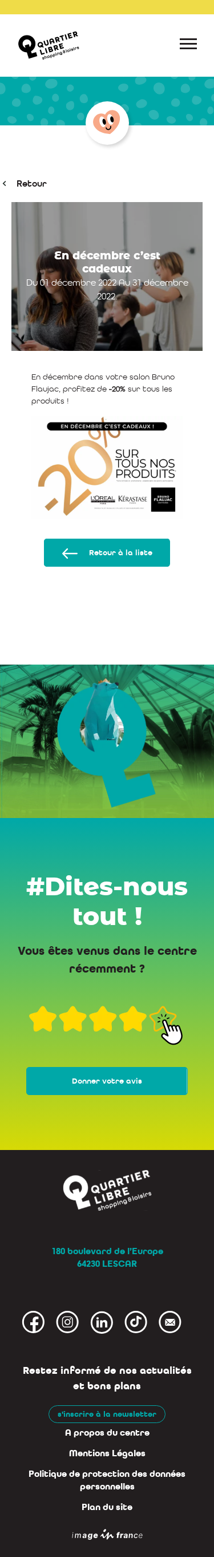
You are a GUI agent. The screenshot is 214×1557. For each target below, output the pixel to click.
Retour (32, 183)
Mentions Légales (107, 1453)
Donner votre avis (107, 1081)
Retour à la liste (120, 553)
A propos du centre (107, 1433)
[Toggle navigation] (188, 45)
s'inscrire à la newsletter (107, 1414)
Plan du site (107, 1507)
